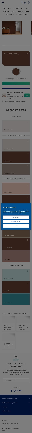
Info (25, 212)
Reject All (16, 225)
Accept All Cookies (16, 221)
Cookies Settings (16, 217)
